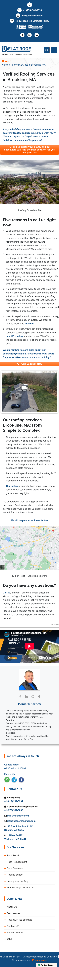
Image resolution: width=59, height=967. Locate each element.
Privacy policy (40, 960)
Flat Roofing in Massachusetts (23, 887)
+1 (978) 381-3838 (32, 10)
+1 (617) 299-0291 (13, 801)
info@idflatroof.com (32, 15)
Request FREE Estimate (19, 919)
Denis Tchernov (29, 704)
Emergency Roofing (17, 881)
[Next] (53, 392)
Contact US (13, 926)
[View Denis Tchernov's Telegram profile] (39, 696)
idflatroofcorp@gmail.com (21, 821)
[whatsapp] (7, 779)
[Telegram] (14, 780)
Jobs (9, 939)
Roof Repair (13, 855)
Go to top (55, 625)
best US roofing (14, 336)
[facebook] (21, 780)
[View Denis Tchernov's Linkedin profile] (26, 696)
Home (5, 61)
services (29, 323)
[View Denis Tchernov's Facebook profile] (20, 696)
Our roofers (12, 486)
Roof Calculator (15, 868)
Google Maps (11, 764)
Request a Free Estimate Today (32, 21)
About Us (12, 907)
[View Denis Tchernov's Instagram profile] (32, 696)
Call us (6, 592)
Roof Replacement (17, 862)
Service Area (13, 913)
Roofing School (15, 874)
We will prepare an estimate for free (29, 520)
